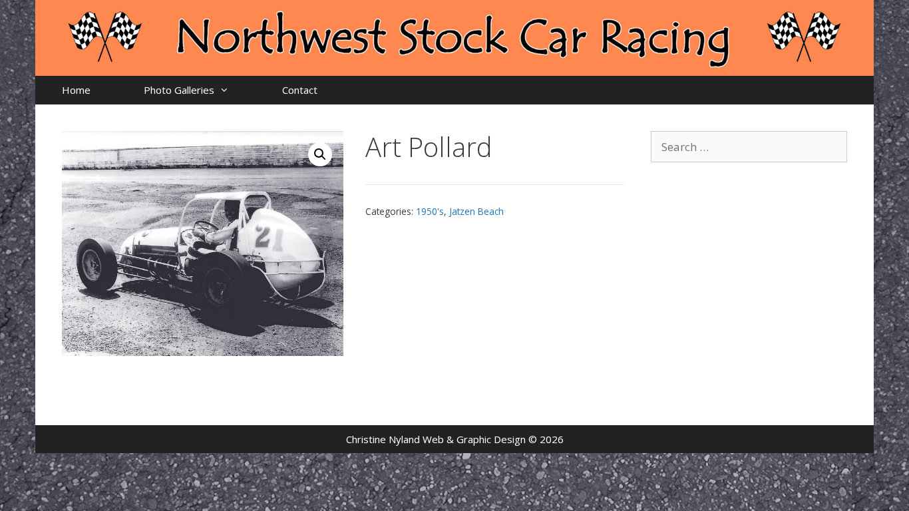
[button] (320, 154)
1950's (430, 211)
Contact (299, 89)
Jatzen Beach (476, 211)
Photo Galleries (179, 89)
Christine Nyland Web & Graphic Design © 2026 (455, 439)
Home (76, 89)
